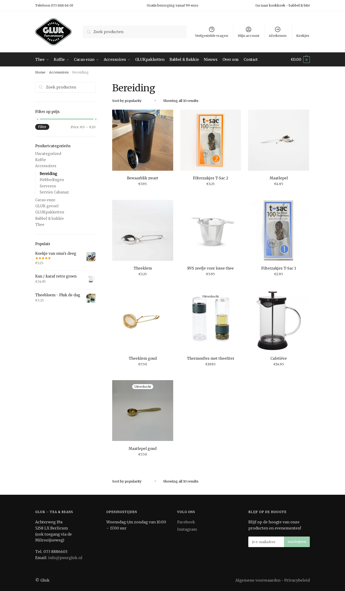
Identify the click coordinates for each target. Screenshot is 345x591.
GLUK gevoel (46, 206)
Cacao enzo (45, 200)
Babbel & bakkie (49, 218)
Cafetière (278, 358)
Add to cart (143, 194)
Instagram (187, 529)
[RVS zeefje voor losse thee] (210, 230)
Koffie (40, 160)
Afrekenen (278, 36)
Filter (42, 127)
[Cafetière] (278, 320)
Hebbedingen (52, 180)
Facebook (186, 522)
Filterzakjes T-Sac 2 (210, 178)
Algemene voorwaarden (257, 580)
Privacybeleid (297, 580)
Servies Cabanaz (54, 192)
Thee (39, 224)
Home (40, 72)
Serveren (48, 186)
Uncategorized (48, 153)
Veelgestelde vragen (211, 36)
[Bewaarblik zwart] (142, 140)
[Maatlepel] (278, 140)
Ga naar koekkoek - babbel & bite (282, 5)
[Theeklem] (142, 230)
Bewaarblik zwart (142, 178)
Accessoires (59, 72)
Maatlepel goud (143, 448)
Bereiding (48, 173)
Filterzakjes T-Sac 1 (278, 268)
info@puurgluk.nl (65, 557)
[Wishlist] (166, 116)
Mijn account (248, 36)
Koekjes (302, 36)
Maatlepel (279, 178)
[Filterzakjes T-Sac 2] (210, 140)
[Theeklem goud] (142, 320)
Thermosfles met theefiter (210, 358)
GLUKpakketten (49, 212)
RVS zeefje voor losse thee (210, 268)
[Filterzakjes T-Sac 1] (278, 230)
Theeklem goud (143, 358)
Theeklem (143, 268)
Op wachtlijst (210, 374)
